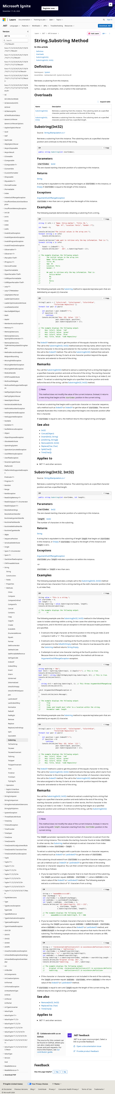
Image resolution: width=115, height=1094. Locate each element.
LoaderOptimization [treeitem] (11, 299)
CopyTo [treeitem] (10, 621)
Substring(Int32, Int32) (44, 60)
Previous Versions (21, 1089)
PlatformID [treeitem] (8, 466)
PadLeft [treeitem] (11, 711)
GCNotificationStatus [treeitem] (12, 115)
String (39, 179)
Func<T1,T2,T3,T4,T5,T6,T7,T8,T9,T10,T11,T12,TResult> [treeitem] (16, 56)
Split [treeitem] (9, 732)
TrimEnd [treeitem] (11, 773)
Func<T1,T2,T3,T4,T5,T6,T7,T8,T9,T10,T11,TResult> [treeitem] (16, 49)
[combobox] (15, 36)
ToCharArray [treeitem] (12, 744)
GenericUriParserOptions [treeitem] (13, 123)
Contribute (42, 1089)
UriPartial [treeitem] (8, 1003)
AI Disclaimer (7, 1089)
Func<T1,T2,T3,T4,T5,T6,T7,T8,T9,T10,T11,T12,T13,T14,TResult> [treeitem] (16, 70)
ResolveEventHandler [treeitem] (12, 514)
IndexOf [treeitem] (11, 662)
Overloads (40, 54)
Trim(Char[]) (46, 452)
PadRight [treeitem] (11, 715)
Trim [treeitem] (9, 769)
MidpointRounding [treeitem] (11, 356)
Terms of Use (87, 1089)
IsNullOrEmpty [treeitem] (13, 686)
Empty (39, 187)
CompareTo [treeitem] (12, 604)
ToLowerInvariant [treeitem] (14, 752)
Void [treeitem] (6, 1062)
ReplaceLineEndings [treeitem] (15, 728)
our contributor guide (48, 1050)
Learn (37, 33)
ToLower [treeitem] (11, 748)
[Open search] (104, 20)
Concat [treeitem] (10, 608)
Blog (32, 1089)
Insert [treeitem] (10, 670)
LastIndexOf (70, 854)
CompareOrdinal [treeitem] (14, 600)
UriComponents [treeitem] (10, 974)
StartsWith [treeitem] (12, 736)
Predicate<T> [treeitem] (9, 477)
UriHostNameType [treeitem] (11, 991)
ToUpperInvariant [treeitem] (14, 765)
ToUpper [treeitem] (11, 760)
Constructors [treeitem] (11, 576)
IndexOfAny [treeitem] (12, 666)
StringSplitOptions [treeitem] (11, 808)
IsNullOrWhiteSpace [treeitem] (15, 691)
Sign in (109, 19)
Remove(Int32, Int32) (50, 443)
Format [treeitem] (10, 641)
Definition (39, 51)
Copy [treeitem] (10, 617)
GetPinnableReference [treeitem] (16, 654)
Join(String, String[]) (49, 440)
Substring (68, 289)
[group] (74, 253)
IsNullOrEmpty (64, 644)
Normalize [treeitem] (12, 707)
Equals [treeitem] (10, 637)
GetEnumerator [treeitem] (14, 645)
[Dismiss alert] (110, 4)
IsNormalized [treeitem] (13, 682)
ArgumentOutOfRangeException (51, 198)
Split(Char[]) (46, 449)
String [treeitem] (8, 571)
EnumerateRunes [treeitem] (14, 633)
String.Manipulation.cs (54, 132)
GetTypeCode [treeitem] (13, 658)
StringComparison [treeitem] (11, 800)
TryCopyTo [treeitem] (12, 781)
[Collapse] (28, 31)
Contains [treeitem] (11, 613)
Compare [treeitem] (11, 596)
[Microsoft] (4, 19)
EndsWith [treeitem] (11, 629)
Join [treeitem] (9, 695)
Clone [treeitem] (10, 592)
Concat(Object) (47, 433)
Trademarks (98, 1089)
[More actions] (110, 33)
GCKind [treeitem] (7, 107)
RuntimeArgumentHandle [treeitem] (14, 518)
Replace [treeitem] (11, 724)
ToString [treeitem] (11, 756)
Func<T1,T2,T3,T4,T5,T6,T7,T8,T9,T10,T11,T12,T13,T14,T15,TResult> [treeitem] (16, 78)
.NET (43, 33)
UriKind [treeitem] (7, 995)
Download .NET (105, 26)
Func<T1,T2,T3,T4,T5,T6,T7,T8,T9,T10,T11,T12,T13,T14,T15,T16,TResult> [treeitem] (16, 88)
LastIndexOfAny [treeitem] (14, 703)
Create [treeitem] (10, 625)
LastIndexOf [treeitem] (12, 699)
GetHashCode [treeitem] (13, 650)
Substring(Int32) (42, 57)
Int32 (53, 164)
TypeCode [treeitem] (8, 910)
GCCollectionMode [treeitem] (11, 99)
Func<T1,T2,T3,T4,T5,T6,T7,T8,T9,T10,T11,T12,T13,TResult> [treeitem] (16, 63)
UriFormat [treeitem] (8, 982)
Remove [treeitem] (11, 719)
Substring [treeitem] (12, 740)
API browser (52, 33)
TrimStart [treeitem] (11, 777)
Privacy (51, 1089)
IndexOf (44, 342)
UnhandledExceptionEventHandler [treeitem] (15, 960)
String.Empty (72, 647)
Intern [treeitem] (10, 674)
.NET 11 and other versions (50, 464)
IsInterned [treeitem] (12, 678)
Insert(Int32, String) (49, 436)
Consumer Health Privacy (68, 1089)
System (47, 72)
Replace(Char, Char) (49, 446)
